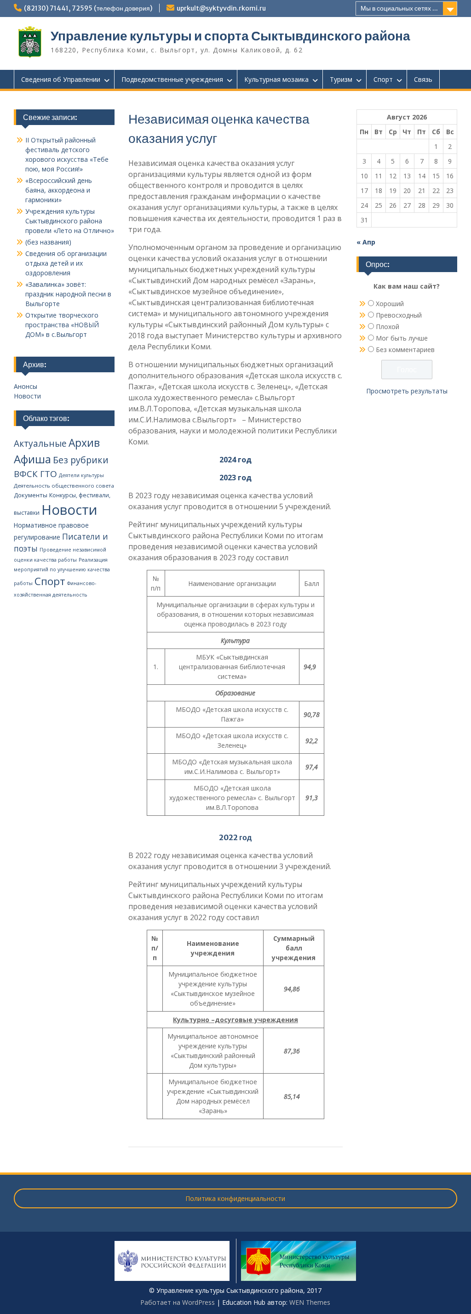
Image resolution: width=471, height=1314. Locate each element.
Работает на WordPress (177, 1302)
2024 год (235, 460)
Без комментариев (405, 349)
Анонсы (25, 386)
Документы (30, 495)
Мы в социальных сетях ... (399, 8)
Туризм (341, 79)
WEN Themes (309, 1302)
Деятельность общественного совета (64, 485)
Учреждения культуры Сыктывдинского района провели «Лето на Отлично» (69, 221)
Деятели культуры (81, 475)
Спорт (383, 79)
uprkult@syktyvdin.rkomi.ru (221, 8)
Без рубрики (81, 460)
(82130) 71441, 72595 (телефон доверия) (88, 8)
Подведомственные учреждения (172, 79)
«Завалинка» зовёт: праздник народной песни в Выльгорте (68, 294)
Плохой (387, 326)
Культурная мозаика (276, 79)
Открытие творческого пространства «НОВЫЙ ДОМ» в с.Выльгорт (62, 325)
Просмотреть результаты (407, 391)
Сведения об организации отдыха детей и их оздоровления (66, 263)
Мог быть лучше (402, 338)
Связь (423, 79)
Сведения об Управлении (60, 79)
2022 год (235, 837)
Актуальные (40, 443)
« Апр (365, 242)
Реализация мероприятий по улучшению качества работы (62, 571)
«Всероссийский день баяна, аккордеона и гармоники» (58, 190)
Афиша (32, 458)
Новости (27, 396)
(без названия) (48, 242)
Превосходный (399, 315)
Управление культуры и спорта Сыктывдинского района (230, 36)
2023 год (235, 477)
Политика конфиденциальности (235, 1198)
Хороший (390, 303)
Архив (84, 443)
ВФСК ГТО (35, 474)
